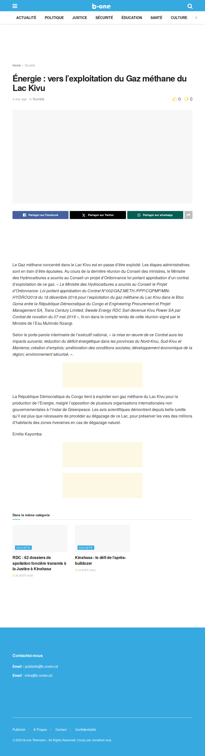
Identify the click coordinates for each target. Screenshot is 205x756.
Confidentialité (85, 729)
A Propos (40, 729)
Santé (156, 17)
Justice (79, 17)
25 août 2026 (24, 575)
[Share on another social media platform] (188, 215)
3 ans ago (19, 98)
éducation (132, 17)
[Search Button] (190, 5)
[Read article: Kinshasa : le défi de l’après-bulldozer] (102, 538)
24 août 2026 (86, 570)
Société (30, 65)
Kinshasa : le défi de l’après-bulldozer (100, 560)
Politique (54, 17)
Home (16, 65)
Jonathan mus (101, 740)
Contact (61, 729)
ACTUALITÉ (26, 17)
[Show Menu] (14, 5)
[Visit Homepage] (102, 6)
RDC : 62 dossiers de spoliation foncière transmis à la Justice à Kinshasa (39, 563)
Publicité (18, 729)
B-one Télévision (34, 740)
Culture (179, 17)
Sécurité (104, 17)
